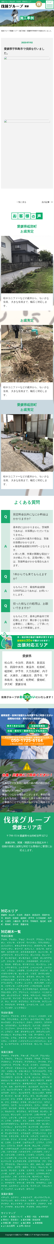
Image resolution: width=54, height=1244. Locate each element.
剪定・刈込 (32, 1216)
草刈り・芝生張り (11, 1219)
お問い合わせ (25, 1225)
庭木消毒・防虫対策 (31, 1219)
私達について (17, 1216)
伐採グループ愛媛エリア (24, 1235)
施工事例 (27, 1222)
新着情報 (39, 1222)
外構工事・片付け (11, 1222)
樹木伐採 (45, 1216)
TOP (5, 1216)
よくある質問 (9, 1225)
